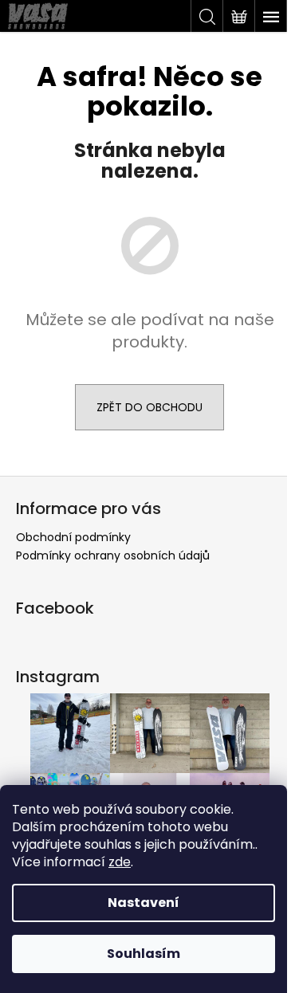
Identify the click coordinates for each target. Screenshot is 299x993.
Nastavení (143, 902)
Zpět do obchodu (149, 407)
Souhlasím (143, 953)
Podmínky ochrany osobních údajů (113, 555)
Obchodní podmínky (73, 537)
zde (119, 862)
